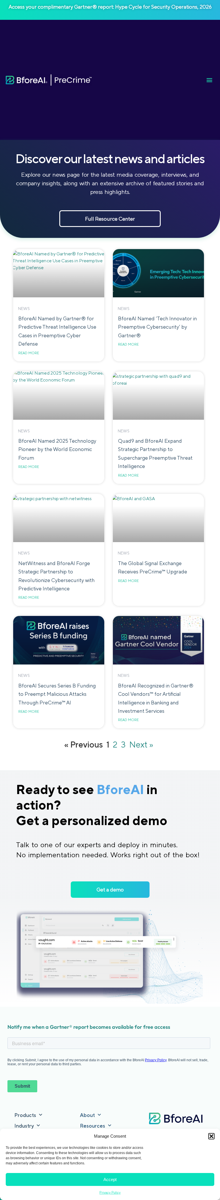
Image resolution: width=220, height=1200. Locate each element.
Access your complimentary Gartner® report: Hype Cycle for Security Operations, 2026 (110, 7)
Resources (92, 1126)
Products (25, 1115)
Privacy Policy (110, 1193)
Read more (28, 353)
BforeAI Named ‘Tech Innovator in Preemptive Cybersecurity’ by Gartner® (157, 326)
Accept (110, 1179)
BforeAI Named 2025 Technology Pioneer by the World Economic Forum (57, 449)
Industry (24, 1126)
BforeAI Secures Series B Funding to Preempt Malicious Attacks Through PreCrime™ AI (57, 694)
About (87, 1115)
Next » (141, 744)
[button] (211, 1136)
